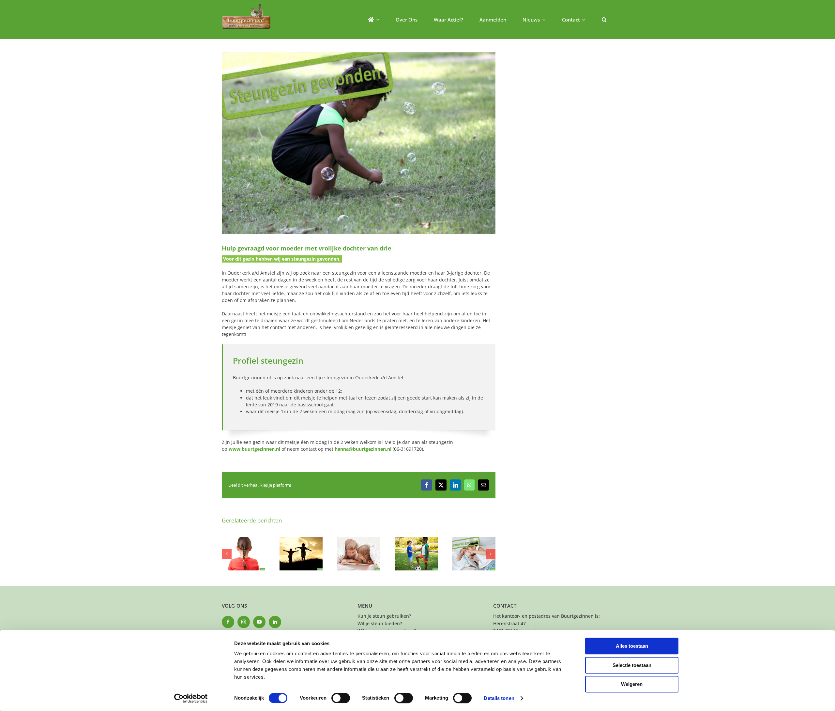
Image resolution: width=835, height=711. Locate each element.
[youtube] (259, 622)
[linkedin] (275, 622)
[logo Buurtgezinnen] (246, 5)
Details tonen (499, 698)
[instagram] (243, 622)
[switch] (340, 698)
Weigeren (632, 684)
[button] (604, 19)
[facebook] (228, 622)
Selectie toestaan (632, 665)
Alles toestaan (632, 646)
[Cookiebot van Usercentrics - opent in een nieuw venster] (191, 698)
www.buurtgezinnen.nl (254, 449)
